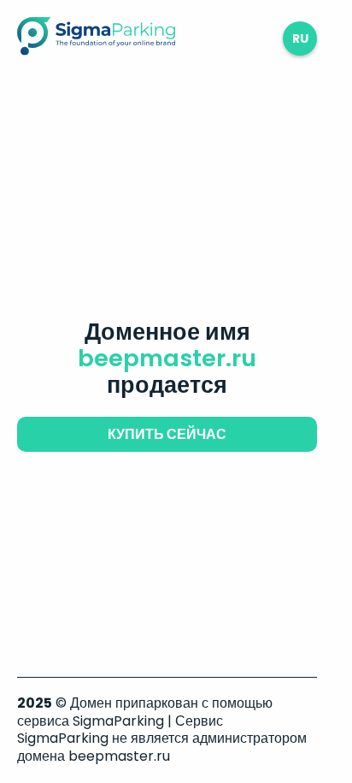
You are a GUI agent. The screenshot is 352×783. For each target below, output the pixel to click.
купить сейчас (167, 434)
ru (300, 38)
